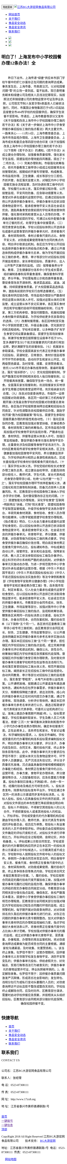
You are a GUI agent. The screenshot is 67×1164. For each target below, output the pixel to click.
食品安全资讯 (17, 27)
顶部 (4, 1129)
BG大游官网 (48, 1140)
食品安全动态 (17, 23)
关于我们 (14, 18)
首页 (11, 1026)
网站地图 (10, 1159)
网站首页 (14, 14)
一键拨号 (7, 1120)
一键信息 (7, 1125)
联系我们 (14, 31)
